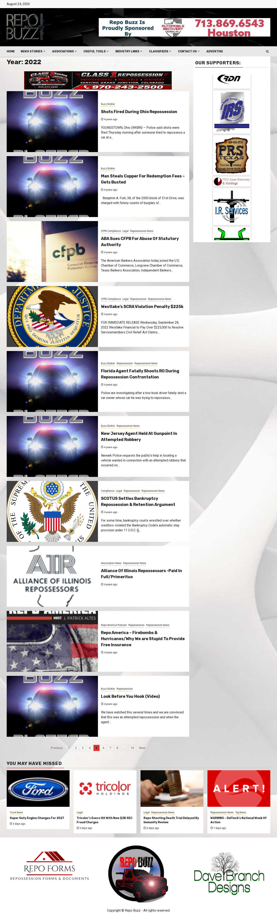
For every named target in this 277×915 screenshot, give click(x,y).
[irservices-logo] (232, 93)
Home (11, 51)
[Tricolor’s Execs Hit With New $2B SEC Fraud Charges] (105, 788)
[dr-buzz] (232, 193)
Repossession (138, 299)
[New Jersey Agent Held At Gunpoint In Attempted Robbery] (52, 446)
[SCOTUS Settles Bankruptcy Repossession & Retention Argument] (52, 511)
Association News (111, 563)
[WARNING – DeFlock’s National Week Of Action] (238, 788)
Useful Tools (95, 51)
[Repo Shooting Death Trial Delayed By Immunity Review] (172, 788)
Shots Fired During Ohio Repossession (139, 111)
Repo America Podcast (114, 625)
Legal (125, 231)
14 (132, 748)
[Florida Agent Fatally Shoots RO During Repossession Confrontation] (52, 381)
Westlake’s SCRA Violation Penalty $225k (142, 306)
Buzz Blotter (108, 104)
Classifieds (158, 51)
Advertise (214, 51)
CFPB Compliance (111, 231)
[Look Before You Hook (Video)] (52, 706)
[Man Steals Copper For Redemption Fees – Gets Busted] (52, 186)
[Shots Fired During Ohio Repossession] (52, 121)
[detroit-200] (232, 156)
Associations (63, 51)
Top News (240, 812)
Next (142, 748)
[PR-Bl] (232, 229)
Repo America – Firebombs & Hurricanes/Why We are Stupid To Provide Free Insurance (143, 638)
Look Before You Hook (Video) (130, 696)
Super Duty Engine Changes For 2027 (37, 818)
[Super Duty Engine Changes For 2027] (38, 788)
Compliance (107, 490)
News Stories (31, 51)
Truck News (16, 812)
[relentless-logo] (232, 125)
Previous (57, 748)
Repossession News (141, 231)
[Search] (267, 51)
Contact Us (187, 51)
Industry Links (127, 51)
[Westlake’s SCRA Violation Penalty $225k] (52, 316)
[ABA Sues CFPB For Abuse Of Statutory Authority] (52, 251)
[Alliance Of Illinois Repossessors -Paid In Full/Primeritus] (52, 576)
